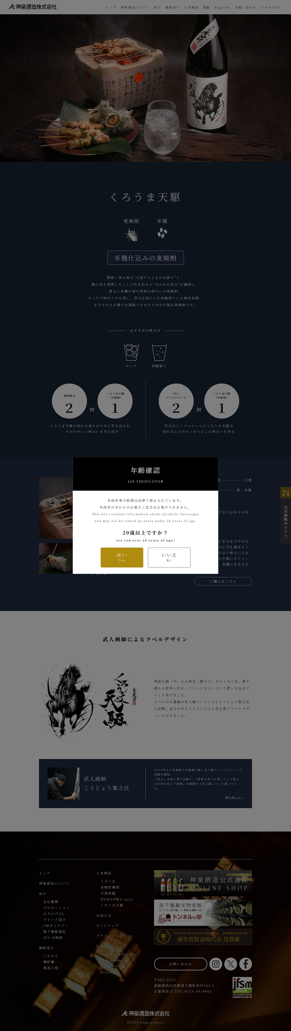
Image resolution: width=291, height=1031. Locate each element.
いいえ (169, 556)
